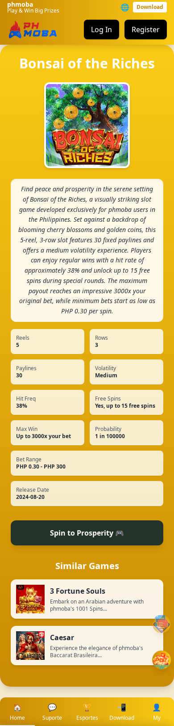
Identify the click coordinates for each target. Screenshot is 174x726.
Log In (101, 29)
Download (150, 7)
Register (146, 29)
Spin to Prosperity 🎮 (87, 533)
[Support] (161, 624)
